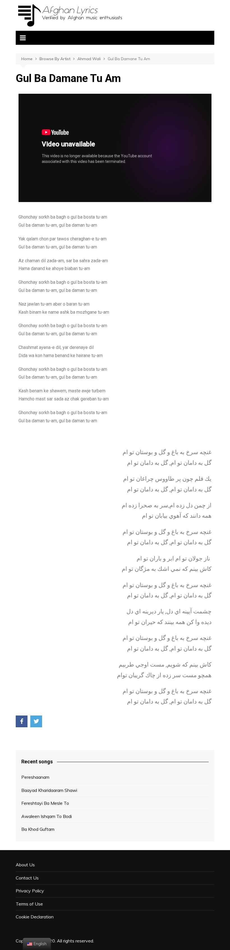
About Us (25, 864)
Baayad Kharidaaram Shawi (49, 790)
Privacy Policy (30, 890)
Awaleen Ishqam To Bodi (46, 816)
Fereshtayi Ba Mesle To (45, 803)
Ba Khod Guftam (37, 829)
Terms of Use (29, 904)
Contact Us (27, 878)
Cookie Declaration (35, 916)
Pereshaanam (35, 777)
